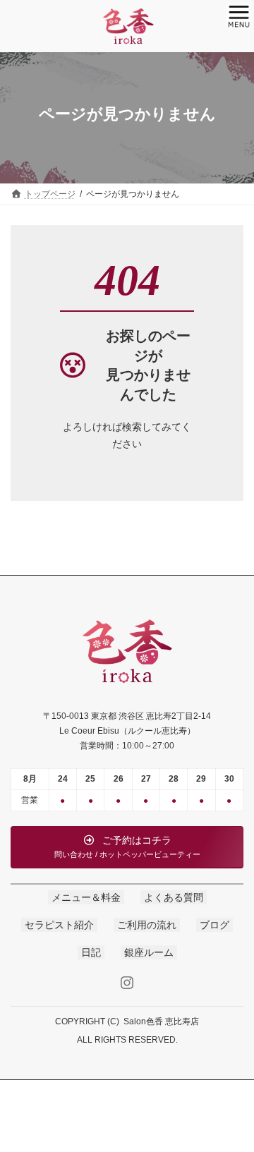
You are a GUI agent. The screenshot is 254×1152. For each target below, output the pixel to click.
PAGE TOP (234, 1102)
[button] (127, 847)
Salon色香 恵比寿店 (161, 1021)
